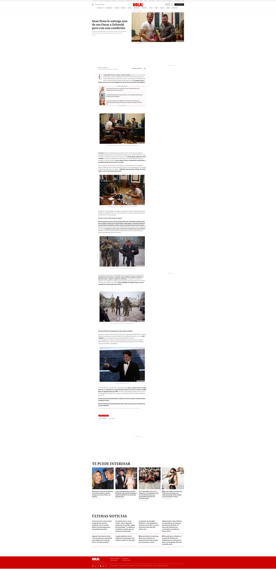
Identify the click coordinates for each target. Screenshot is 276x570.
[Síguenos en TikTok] (100, 566)
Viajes (156, 7)
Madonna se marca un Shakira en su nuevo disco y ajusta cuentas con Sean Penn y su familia (102, 493)
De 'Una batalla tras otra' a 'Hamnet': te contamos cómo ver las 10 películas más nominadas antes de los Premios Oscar (149, 494)
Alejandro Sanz (114, 0)
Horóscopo (174, 7)
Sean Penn (102, 418)
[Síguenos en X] (98, 566)
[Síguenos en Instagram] (93, 566)
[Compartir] (144, 68)
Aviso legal (114, 565)
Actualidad (100, 7)
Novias (162, 7)
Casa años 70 (158, 0)
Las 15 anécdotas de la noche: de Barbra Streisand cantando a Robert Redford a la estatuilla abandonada (126, 493)
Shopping (144, 7)
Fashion (117, 7)
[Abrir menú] (92, 4)
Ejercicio (146, 0)
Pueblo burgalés (177, 0)
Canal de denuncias (161, 565)
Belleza (123, 7)
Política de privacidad (143, 565)
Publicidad (113, 560)
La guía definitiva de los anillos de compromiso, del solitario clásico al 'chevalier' (125, 538)
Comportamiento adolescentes (167, 0)
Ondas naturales (152, 0)
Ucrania (112, 418)
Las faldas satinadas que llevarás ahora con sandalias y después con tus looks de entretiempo (124, 95)
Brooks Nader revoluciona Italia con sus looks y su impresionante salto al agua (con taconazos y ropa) (172, 493)
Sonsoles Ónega (107, 0)
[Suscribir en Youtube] (103, 566)
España (168, 4)
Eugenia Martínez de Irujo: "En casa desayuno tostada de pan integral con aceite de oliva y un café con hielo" (102, 539)
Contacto (125, 558)
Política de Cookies (127, 565)
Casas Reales (108, 7)
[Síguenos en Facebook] (95, 566)
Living (150, 7)
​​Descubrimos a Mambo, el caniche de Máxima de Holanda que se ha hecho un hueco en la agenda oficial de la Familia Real (172, 540)
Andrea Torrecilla (103, 67)
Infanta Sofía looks (139, 0)
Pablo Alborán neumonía (130, 0)
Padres (168, 7)
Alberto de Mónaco (121, 0)
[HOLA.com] (138, 4)
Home (134, 10)
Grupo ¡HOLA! (126, 560)
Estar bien (136, 7)
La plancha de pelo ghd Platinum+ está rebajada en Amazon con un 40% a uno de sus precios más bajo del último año (149, 525)
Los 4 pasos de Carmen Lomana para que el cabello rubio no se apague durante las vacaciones (123, 89)
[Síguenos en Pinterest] (106, 566)
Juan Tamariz (100, 0)
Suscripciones (114, 558)
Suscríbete (179, 4)
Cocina (129, 7)
